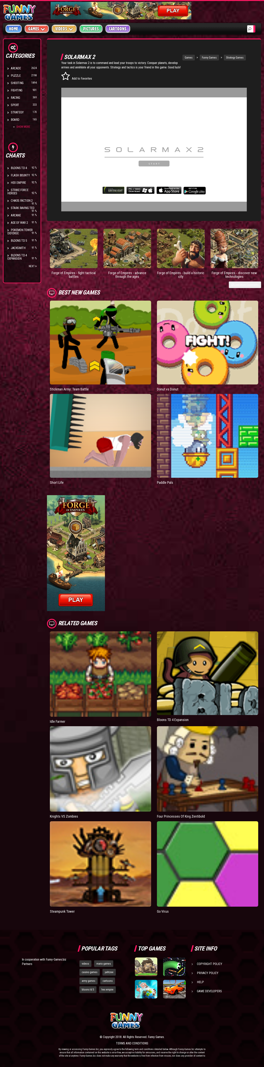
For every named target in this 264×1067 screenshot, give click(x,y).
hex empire (107, 989)
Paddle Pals (165, 482)
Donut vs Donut (167, 389)
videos (85, 963)
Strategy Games (235, 57)
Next (32, 266)
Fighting (16, 90)
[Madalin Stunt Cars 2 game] (174, 989)
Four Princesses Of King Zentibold (181, 816)
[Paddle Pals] (207, 436)
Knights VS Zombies (64, 816)
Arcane (16, 215)
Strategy (17, 112)
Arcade (16, 68)
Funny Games (209, 57)
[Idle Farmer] (100, 674)
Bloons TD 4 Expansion (17, 256)
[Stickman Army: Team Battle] (100, 342)
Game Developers (209, 991)
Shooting (17, 83)
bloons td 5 (88, 989)
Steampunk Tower (62, 911)
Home (13, 28)
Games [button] (33, 28)
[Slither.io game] (174, 966)
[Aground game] (146, 966)
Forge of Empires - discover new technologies (234, 275)
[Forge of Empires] (74, 248)
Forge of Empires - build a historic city (180, 275)
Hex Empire (18, 182)
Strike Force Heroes (17, 191)
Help (200, 982)
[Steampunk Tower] (100, 864)
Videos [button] (61, 28)
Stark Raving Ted (22, 208)
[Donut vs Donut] (207, 342)
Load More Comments (246, 284)
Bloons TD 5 (19, 240)
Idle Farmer (57, 721)
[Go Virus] (207, 864)
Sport (15, 105)
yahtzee (109, 972)
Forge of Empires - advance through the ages (127, 275)
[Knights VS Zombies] (100, 769)
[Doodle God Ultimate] (146, 989)
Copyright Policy (209, 964)
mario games (103, 963)
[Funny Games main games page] (176, 1020)
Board (15, 120)
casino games (89, 972)
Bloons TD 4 (19, 168)
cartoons (108, 980)
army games (88, 980)
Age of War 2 (19, 222)
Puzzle (16, 75)
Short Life (57, 482)
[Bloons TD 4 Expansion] (207, 673)
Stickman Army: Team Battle (69, 389)
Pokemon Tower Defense (20, 231)
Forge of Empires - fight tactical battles (74, 275)
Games (188, 57)
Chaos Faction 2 (22, 200)
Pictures (91, 28)
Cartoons (118, 28)
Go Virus (163, 911)
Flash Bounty (20, 175)
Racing (15, 97)
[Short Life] (100, 436)
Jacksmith (18, 248)
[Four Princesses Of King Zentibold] (207, 769)
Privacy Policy (207, 973)
